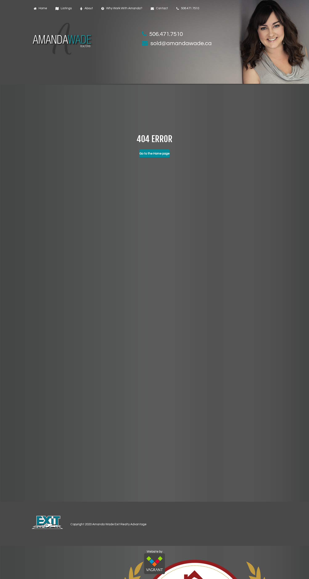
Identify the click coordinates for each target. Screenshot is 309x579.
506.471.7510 (166, 34)
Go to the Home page (154, 153)
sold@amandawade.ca (181, 43)
